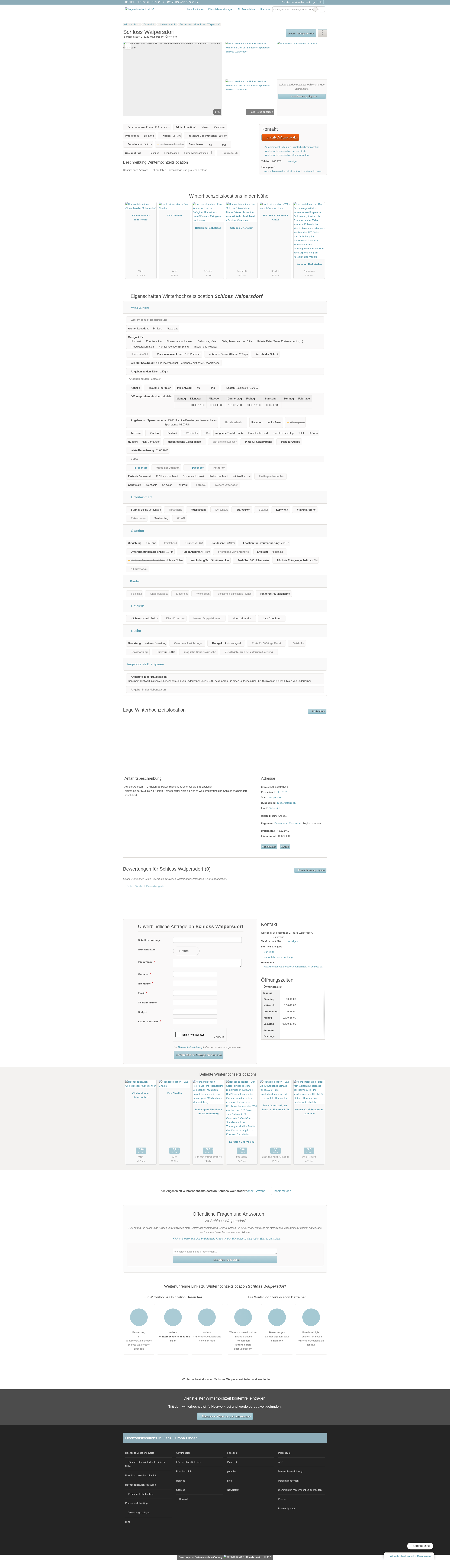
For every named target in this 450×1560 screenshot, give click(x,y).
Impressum (284, 1452)
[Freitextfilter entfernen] (315, 9)
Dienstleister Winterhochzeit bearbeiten (300, 1489)
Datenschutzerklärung (190, 1047)
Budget (142, 1012)
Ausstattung (139, 307)
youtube (231, 1471)
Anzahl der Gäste (148, 1021)
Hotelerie (137, 606)
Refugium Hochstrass (208, 227)
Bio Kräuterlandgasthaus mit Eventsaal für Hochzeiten (275, 1108)
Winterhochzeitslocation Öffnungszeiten (286, 155)
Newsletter (233, 1489)
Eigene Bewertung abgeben (311, 870)
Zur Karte (269, 951)
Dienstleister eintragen (220, 9)
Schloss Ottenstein (241, 227)
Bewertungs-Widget (139, 1512)
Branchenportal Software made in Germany (200, 1557)
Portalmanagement (288, 1480)
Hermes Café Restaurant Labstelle (309, 1111)
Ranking (180, 1480)
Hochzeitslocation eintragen (140, 1484)
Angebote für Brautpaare (145, 664)
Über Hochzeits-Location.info (141, 1475)
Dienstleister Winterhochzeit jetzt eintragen (226, 1416)
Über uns (265, 9)
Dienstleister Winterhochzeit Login (298, 2)
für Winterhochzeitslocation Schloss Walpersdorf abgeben (139, 1340)
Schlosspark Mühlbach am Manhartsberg (208, 1111)
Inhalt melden (282, 1191)
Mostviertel (295, 823)
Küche (135, 631)
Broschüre (140, 467)
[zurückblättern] (132, 79)
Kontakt (285, 846)
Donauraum (281, 823)
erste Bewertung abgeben (303, 96)
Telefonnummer (147, 1002)
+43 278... (277, 161)
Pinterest (232, 1462)
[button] (173, 79)
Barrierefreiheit (421, 1545)
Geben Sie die (145, 886)
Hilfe (319, 2)
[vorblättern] (214, 79)
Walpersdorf (275, 797)
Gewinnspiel (183, 1452)
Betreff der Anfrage (149, 940)
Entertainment (141, 497)
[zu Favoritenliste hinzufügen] (127, 46)
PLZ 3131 (282, 792)
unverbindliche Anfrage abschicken (198, 1055)
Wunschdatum (146, 949)
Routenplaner (318, 711)
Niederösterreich (286, 802)
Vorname (143, 974)
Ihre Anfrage (145, 961)
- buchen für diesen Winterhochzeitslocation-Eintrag (311, 1338)
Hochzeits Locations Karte (139, 1452)
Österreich (274, 808)
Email (141, 993)
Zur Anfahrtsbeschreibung (278, 957)
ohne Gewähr (256, 1191)
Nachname (144, 983)
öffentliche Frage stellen (226, 1259)
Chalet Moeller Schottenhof (140, 217)
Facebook (198, 467)
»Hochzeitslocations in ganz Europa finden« (161, 1438)
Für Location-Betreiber (188, 1462)
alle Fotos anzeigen (261, 111)
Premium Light (320, 200)
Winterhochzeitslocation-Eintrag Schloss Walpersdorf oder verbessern (243, 1340)
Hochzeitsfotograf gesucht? (144, 2)
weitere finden (174, 1336)
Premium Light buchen (140, 1494)
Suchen (322, 9)
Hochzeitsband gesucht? (182, 2)
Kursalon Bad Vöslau (309, 264)
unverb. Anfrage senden (301, 33)
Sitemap (180, 1489)
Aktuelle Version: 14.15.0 (258, 1557)
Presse (282, 1499)
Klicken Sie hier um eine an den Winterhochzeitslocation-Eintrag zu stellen (226, 1238)
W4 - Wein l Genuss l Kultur (275, 217)
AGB (280, 1462)
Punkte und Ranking (136, 1503)
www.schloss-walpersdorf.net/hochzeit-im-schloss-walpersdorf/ (294, 171)
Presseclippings (286, 1508)
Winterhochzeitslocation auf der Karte (285, 151)
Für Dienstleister (246, 9)
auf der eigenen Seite (277, 1336)
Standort (137, 531)
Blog (229, 1480)
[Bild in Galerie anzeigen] (250, 60)
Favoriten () (411, 1556)
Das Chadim (174, 215)
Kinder (134, 581)
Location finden (195, 9)
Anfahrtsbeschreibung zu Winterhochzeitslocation (291, 147)
